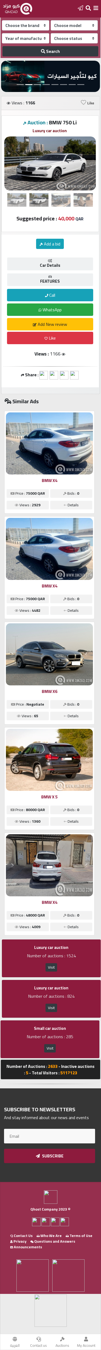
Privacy (19, 1241)
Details (73, 504)
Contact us (38, 1345)
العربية (15, 1345)
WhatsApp (51, 310)
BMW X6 (49, 691)
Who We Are (51, 1235)
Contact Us (23, 1235)
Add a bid (51, 244)
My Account (86, 1345)
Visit (51, 967)
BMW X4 (49, 480)
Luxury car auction (50, 131)
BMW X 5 (49, 797)
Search (52, 51)
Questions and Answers (54, 1241)
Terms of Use (80, 1235)
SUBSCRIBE (52, 1156)
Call (51, 295)
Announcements (27, 1246)
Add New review (52, 324)
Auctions (62, 1345)
